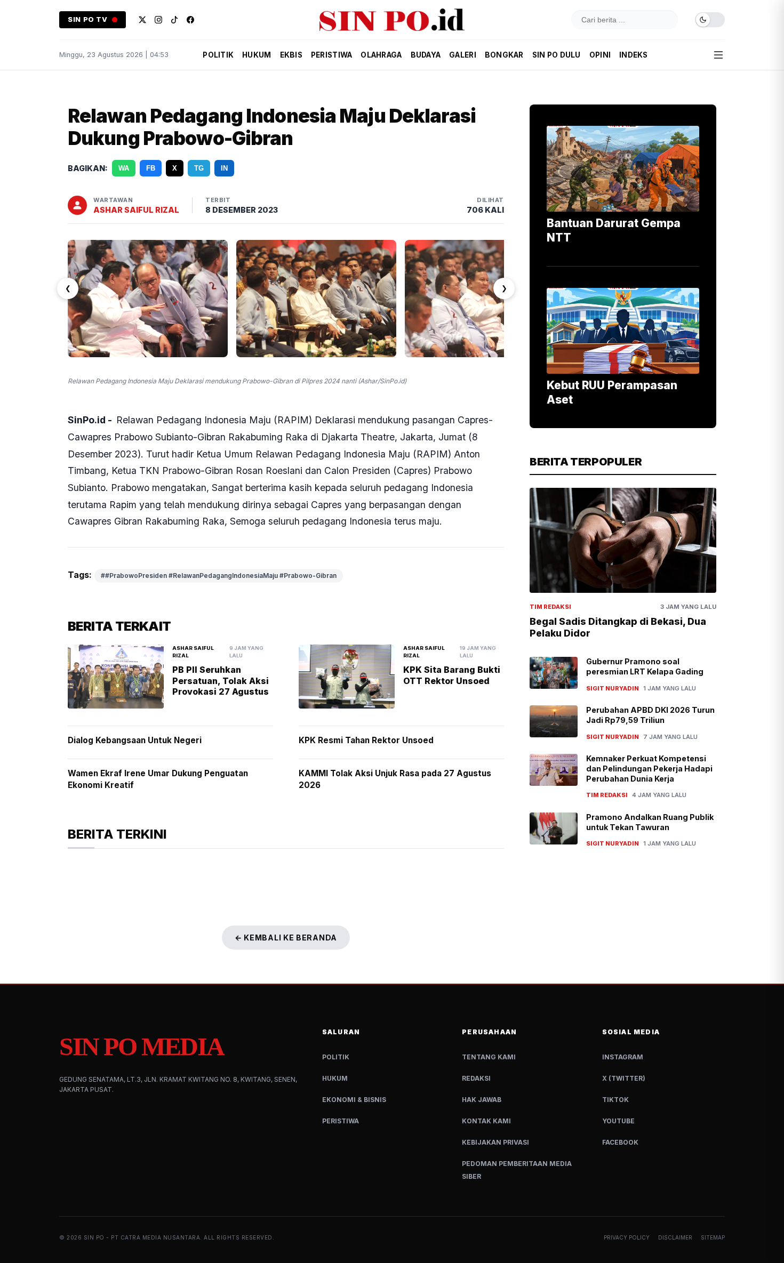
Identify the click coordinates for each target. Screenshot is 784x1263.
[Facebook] (190, 19)
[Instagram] (158, 19)
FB (150, 168)
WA (123, 168)
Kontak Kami (486, 1121)
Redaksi (476, 1078)
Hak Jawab (481, 1100)
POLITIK (218, 55)
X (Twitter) (623, 1078)
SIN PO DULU (556, 55)
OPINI (600, 55)
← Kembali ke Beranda (286, 937)
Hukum (335, 1078)
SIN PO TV (88, 19)
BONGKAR (504, 55)
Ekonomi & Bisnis (354, 1100)
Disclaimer (675, 1237)
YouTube (618, 1121)
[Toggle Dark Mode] (710, 20)
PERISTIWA (331, 55)
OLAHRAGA (381, 55)
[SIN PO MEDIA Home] (392, 20)
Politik (335, 1057)
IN (224, 168)
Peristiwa (340, 1121)
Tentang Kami (489, 1057)
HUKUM (256, 55)
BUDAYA (426, 55)
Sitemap (713, 1237)
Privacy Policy (627, 1237)
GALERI (462, 55)
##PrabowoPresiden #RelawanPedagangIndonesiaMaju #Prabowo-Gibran (219, 576)
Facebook (620, 1142)
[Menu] (718, 55)
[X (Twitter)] (142, 19)
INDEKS (633, 55)
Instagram (622, 1057)
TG (199, 168)
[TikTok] (174, 19)
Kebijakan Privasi (495, 1142)
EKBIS (291, 55)
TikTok (615, 1100)
